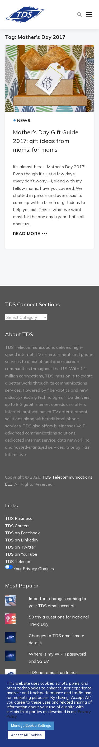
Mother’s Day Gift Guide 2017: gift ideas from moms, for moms (45, 141)
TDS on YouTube (21, 554)
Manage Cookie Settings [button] (31, 725)
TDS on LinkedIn (21, 540)
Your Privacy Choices (33, 568)
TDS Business (18, 518)
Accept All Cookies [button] (26, 735)
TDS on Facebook (22, 532)
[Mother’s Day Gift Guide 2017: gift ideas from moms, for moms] (49, 78)
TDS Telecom (18, 561)
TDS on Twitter (20, 547)
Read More (26, 233)
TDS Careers (17, 525)
